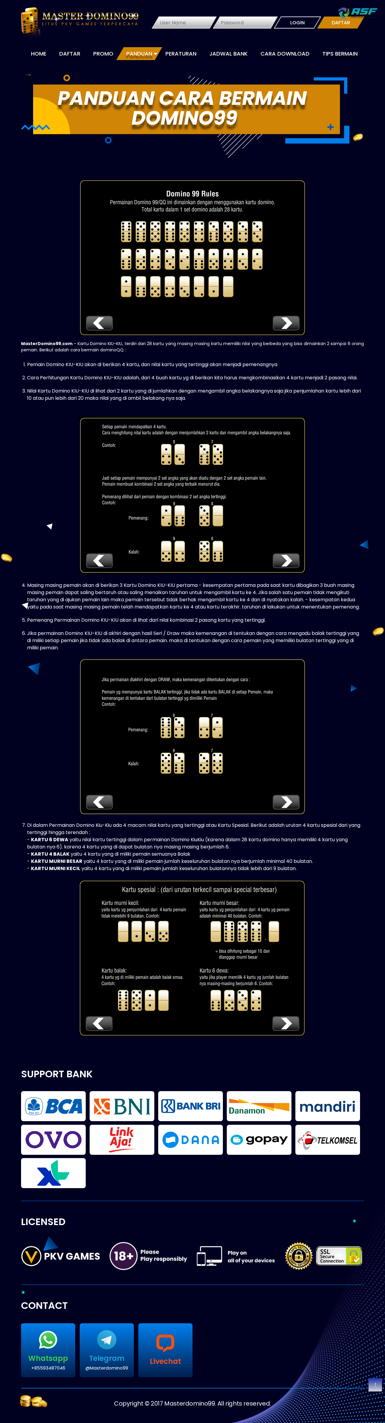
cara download (285, 53)
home (38, 53)
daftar (341, 22)
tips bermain (340, 53)
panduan (139, 53)
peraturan (180, 53)
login (297, 22)
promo (103, 53)
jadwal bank (228, 53)
